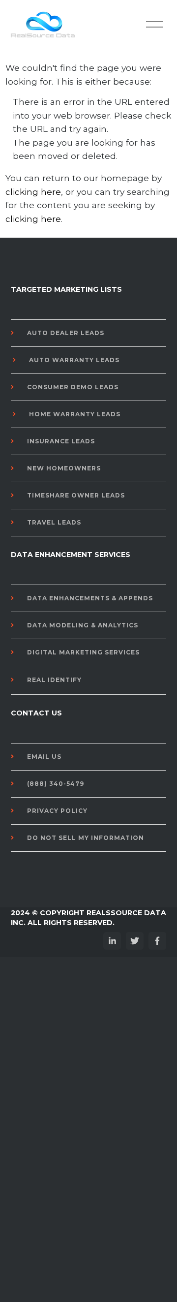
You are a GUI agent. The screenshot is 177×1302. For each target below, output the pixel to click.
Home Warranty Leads (74, 414)
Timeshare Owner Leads (76, 495)
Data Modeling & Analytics (82, 625)
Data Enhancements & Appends (90, 598)
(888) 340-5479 (55, 783)
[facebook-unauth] (157, 941)
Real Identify (54, 679)
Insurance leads (61, 441)
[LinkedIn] (112, 941)
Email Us (44, 756)
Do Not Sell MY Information (85, 837)
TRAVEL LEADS (54, 522)
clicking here (33, 191)
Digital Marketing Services (83, 652)
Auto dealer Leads (65, 333)
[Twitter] (135, 941)
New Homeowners (64, 468)
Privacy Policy (57, 810)
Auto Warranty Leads (74, 360)
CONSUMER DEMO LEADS (72, 387)
